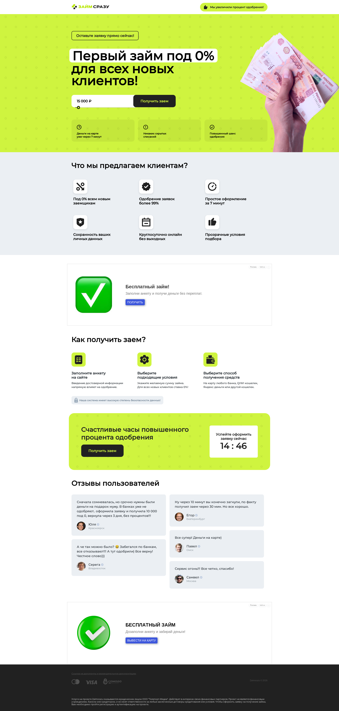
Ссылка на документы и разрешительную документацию (104, 673)
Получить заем (154, 101)
